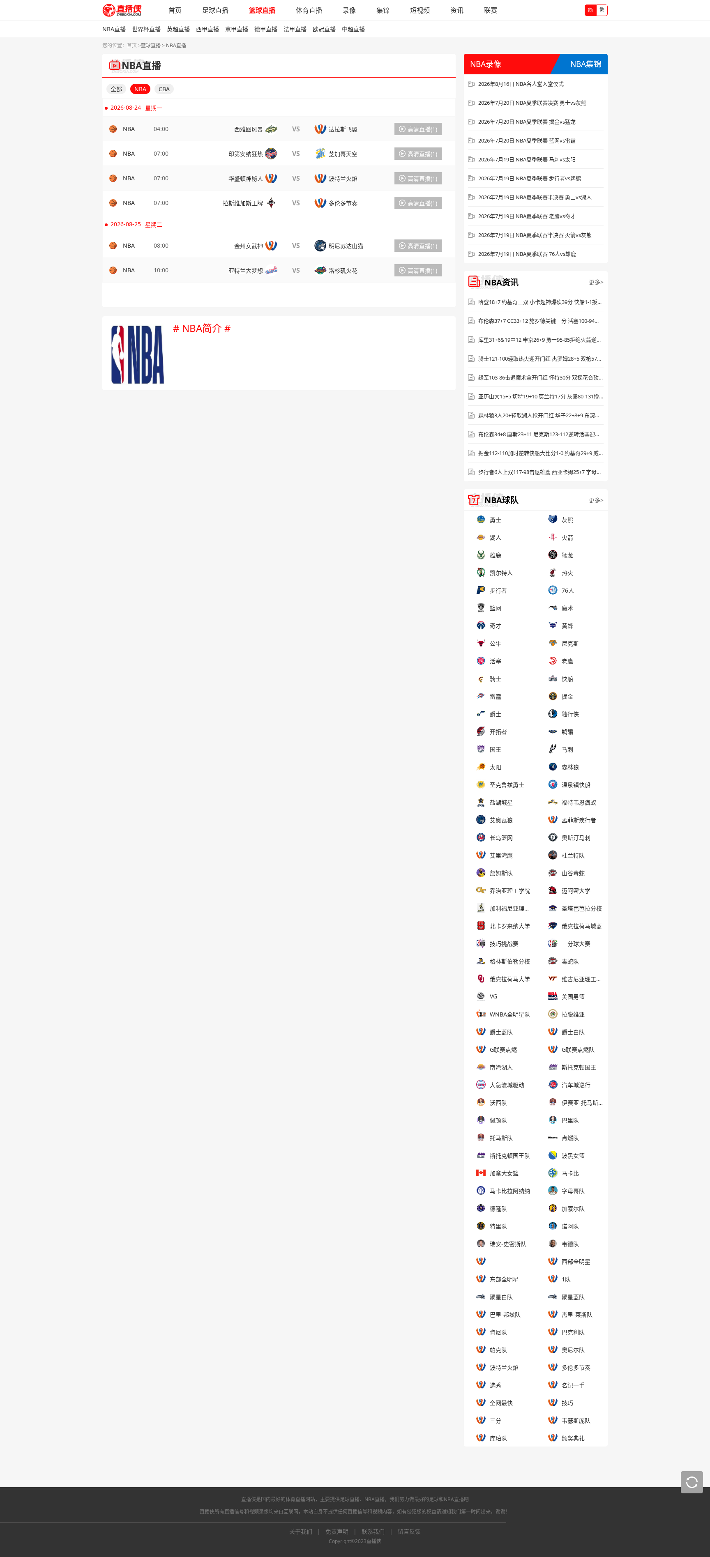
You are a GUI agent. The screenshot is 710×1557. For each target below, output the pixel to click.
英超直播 (178, 29)
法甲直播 (295, 29)
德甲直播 (265, 29)
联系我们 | (380, 1531)
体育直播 (309, 10)
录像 (349, 10)
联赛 (490, 10)
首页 (175, 10)
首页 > (134, 45)
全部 (116, 89)
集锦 (383, 10)
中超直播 (353, 29)
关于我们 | (307, 1531)
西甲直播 (207, 29)
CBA (164, 89)
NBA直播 (114, 29)
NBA (140, 89)
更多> (596, 282)
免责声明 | (343, 1531)
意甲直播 (236, 29)
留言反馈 (409, 1531)
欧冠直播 (324, 29)
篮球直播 (262, 10)
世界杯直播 (146, 29)
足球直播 (215, 10)
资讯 (456, 10)
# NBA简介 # (202, 328)
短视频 (420, 10)
